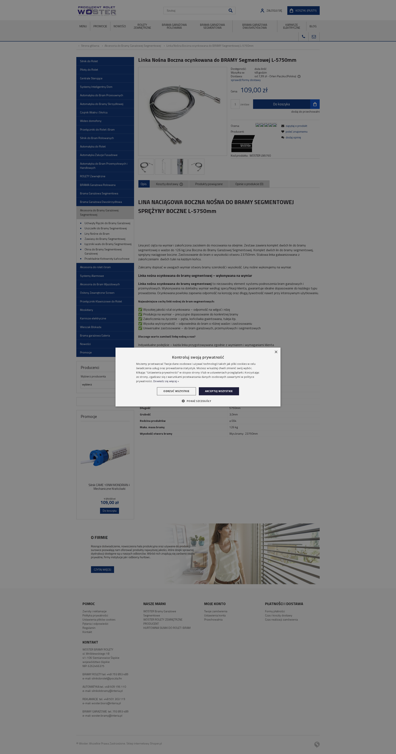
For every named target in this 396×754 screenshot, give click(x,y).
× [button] (275, 352)
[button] (198, 400)
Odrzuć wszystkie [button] (176, 391)
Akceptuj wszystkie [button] (219, 391)
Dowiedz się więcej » (166, 381)
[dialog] (198, 377)
